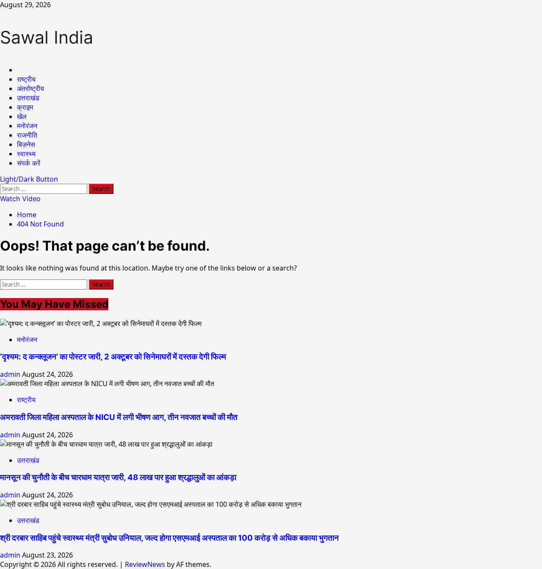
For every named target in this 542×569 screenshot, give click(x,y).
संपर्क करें (28, 163)
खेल (22, 116)
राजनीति (27, 135)
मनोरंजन (27, 126)
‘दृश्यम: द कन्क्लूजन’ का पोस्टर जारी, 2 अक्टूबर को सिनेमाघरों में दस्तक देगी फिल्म (113, 357)
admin (11, 374)
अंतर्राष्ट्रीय (30, 88)
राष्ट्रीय (26, 79)
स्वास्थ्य (26, 153)
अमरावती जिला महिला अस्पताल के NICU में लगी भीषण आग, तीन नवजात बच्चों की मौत (119, 417)
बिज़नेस (26, 144)
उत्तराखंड (28, 98)
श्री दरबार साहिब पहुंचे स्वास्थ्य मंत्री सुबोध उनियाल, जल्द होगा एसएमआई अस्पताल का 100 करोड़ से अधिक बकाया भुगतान (169, 538)
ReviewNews (145, 564)
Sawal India (46, 37)
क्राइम (25, 107)
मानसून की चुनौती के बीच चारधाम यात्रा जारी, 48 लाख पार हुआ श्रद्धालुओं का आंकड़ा (118, 477)
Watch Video (20, 198)
